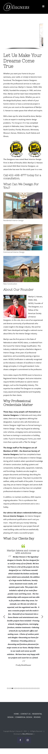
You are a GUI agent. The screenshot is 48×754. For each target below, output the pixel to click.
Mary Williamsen (27, 734)
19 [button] (35, 688)
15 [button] (29, 688)
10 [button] (21, 688)
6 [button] (15, 688)
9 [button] (20, 688)
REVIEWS (37, 717)
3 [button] (10, 688)
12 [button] (24, 688)
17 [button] (32, 688)
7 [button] (17, 688)
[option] (23, 568)
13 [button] (26, 688)
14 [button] (27, 688)
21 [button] (38, 688)
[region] (23, 36)
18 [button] (34, 688)
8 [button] (18, 688)
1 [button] (7, 688)
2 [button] (9, 688)
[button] (15, 45)
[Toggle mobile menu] (43, 6)
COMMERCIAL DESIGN (23, 717)
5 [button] (13, 688)
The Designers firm (19, 123)
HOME (16, 714)
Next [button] (42, 616)
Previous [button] (4, 616)
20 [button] (37, 688)
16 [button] (31, 688)
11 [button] (23, 688)
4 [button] (12, 688)
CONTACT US (25, 714)
